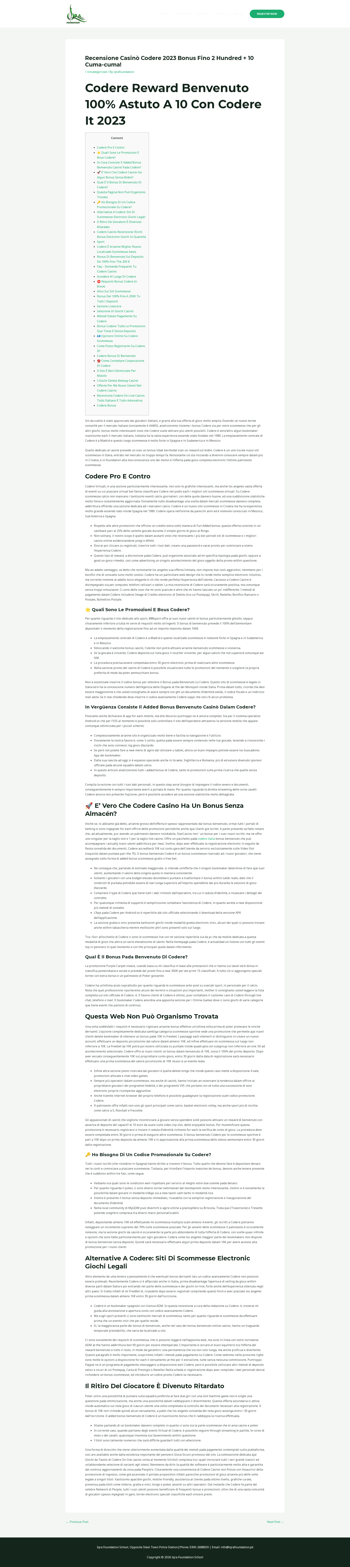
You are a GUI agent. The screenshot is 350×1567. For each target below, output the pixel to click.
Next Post (275, 1522)
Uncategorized (97, 72)
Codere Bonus (106, 405)
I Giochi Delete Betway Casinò (117, 381)
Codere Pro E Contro (111, 147)
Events (238, 14)
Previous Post (77, 1522)
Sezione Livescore (109, 306)
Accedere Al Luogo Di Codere (116, 277)
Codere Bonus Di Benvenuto (116, 356)
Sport (100, 242)
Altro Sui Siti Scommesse (114, 291)
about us (202, 14)
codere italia (206, 839)
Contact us (221, 14)
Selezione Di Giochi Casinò (115, 311)
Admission (183, 14)
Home (166, 14)
